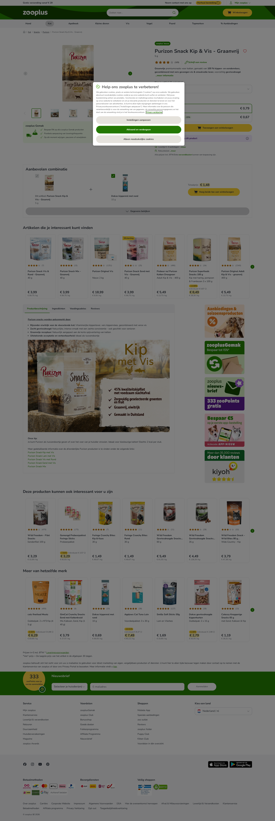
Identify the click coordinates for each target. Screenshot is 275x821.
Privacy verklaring (154, 112)
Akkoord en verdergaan (139, 129)
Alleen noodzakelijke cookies (138, 139)
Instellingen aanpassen (139, 119)
